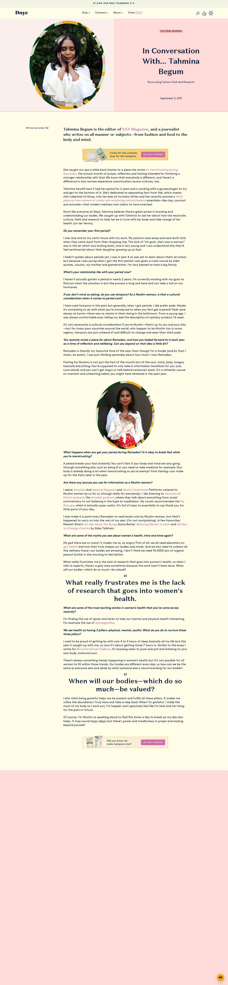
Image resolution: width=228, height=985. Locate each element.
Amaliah (79, 490)
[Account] (210, 13)
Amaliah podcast (102, 497)
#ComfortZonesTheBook (93, 649)
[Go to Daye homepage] (22, 13)
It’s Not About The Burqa (100, 524)
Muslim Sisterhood (135, 490)
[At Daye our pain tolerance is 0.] (114, 4)
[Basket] (204, 13)
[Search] (197, 13)
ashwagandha (104, 623)
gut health (70, 547)
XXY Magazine (135, 129)
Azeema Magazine (104, 490)
